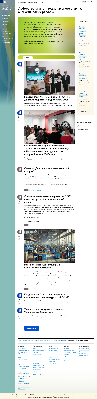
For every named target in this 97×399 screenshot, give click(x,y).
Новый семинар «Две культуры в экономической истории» (42, 266)
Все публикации (84, 111)
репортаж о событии (48, 225)
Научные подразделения (53, 348)
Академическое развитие (54, 359)
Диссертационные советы (54, 355)
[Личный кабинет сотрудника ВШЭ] (92, 1)
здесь (84, 394)
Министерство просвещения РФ (83, 352)
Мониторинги (51, 353)
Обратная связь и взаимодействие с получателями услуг (37, 374)
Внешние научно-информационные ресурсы (54, 364)
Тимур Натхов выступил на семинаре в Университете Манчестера (45, 311)
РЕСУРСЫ (66, 346)
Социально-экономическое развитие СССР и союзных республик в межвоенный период (47, 199)
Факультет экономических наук (60, 340)
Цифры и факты (21, 348)
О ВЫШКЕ (21, 346)
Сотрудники (5, 18)
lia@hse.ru (7, 42)
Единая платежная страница (24, 387)
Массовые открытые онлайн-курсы (83, 356)
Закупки (20, 361)
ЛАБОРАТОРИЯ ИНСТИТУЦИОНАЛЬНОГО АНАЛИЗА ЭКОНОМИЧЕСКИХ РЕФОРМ (8, 8)
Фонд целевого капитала (23, 366)
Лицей (34, 348)
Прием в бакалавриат (38, 354)
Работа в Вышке (21, 388)
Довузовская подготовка (38, 350)
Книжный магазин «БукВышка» (70, 352)
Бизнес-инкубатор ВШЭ (38, 367)
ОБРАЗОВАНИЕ (37, 346)
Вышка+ (35, 356)
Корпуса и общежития (23, 359)
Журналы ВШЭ (67, 358)
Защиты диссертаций (53, 357)
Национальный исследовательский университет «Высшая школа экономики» (35, 340)
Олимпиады (35, 352)
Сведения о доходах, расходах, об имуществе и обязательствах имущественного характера (24, 374)
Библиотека (66, 348)
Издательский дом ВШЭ (69, 350)
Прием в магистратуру (38, 358)
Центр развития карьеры (38, 365)
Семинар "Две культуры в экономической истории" (46, 170)
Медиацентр (66, 356)
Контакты (4, 24)
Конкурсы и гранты (52, 361)
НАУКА (50, 346)
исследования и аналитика (35, 190)
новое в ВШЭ (32, 288)
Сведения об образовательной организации (22, 380)
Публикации (5, 21)
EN (85, 1)
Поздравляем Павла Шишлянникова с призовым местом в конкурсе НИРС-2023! (47, 296)
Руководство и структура (23, 350)
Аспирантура (36, 360)
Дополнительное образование (37, 362)
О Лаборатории (6, 15)
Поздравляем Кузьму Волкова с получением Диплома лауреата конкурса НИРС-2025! (48, 98)
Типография (66, 354)
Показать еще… (31, 328)
